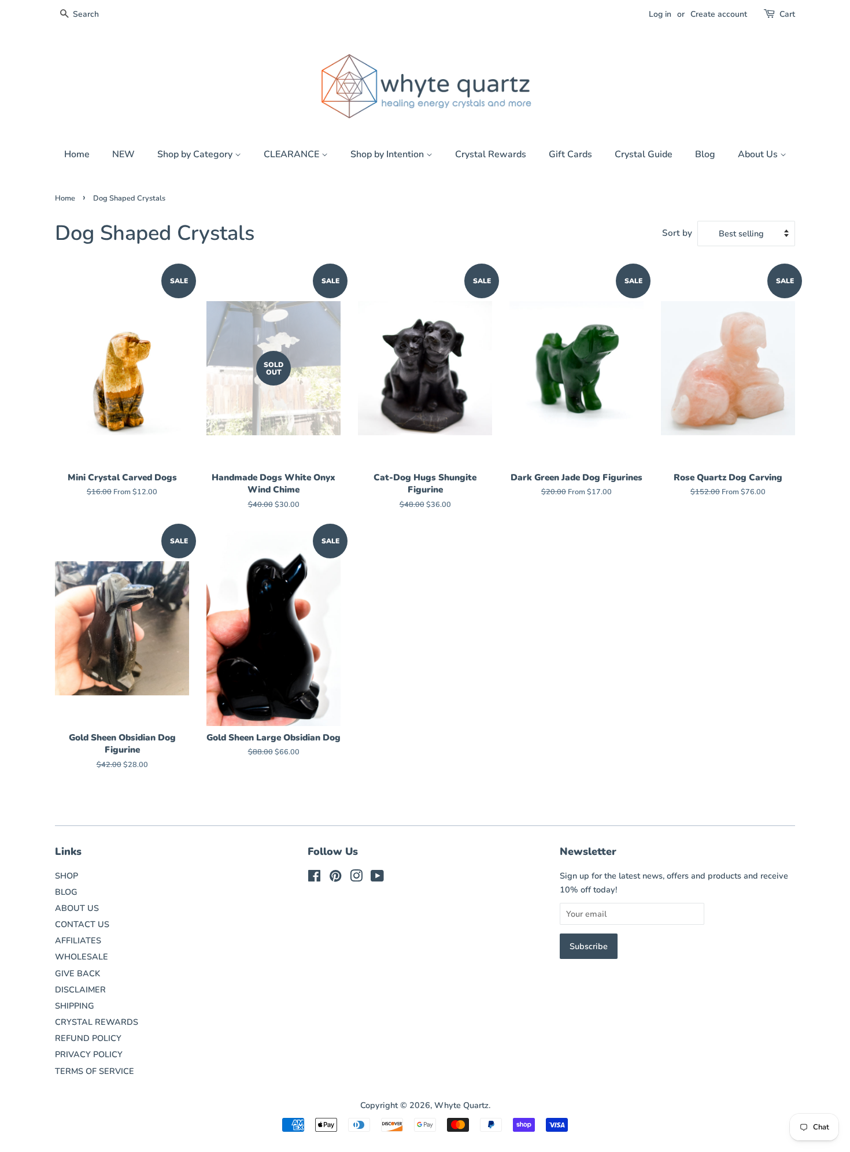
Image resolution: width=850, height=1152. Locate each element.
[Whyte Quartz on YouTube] (377, 878)
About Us (759, 154)
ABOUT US (77, 908)
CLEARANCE (292, 154)
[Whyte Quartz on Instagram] (356, 878)
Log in (660, 14)
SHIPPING (74, 1006)
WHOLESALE (81, 956)
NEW (123, 154)
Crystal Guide (643, 154)
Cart (787, 14)
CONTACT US (82, 924)
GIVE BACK (77, 973)
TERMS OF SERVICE (94, 1071)
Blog (705, 154)
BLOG (66, 892)
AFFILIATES (78, 940)
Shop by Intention (388, 154)
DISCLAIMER (80, 989)
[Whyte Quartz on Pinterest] (335, 878)
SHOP (66, 875)
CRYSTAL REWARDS (96, 1022)
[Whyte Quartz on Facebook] (314, 878)
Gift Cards (570, 154)
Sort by (677, 233)
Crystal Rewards (490, 154)
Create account (718, 14)
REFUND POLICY (88, 1038)
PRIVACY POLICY (89, 1054)
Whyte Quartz (461, 1105)
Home (77, 154)
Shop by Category (196, 154)
